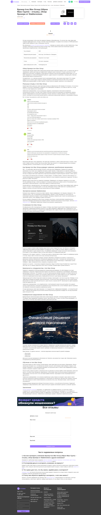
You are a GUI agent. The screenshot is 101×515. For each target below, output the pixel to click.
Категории (40, 1)
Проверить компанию (23, 23)
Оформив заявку (25, 472)
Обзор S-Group (47, 497)
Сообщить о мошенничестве (37, 23)
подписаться (23, 511)
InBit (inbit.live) (34, 501)
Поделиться (66, 21)
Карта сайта (20, 491)
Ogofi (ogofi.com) (34, 499)
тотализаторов (65, 460)
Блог (65, 1)
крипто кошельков (47, 461)
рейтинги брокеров (47, 460)
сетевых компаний (38, 461)
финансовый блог (51, 477)
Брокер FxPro (60, 503)
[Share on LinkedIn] (72, 23)
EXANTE (46, 492)
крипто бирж (72, 460)
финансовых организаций (28, 461)
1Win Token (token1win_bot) (63, 505)
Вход (77, 1)
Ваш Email (32, 440)
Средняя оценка (20, 16)
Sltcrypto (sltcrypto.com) (36, 497)
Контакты (50, 1)
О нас (45, 1)
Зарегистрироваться (84, 1)
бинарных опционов (57, 460)
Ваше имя (32, 436)
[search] (29, 1)
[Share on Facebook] (65, 23)
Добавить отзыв (34, 416)
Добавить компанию (58, 1)
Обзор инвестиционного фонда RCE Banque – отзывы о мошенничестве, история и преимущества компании (63, 495)
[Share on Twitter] (68, 23)
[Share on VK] (75, 23)
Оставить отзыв (55, 23)
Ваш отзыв (32, 419)
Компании (34, 1)
